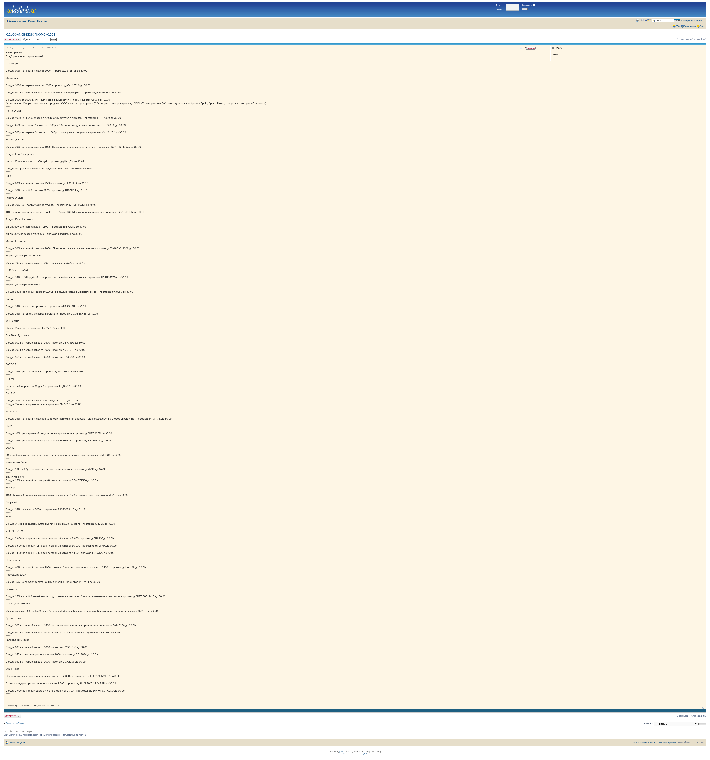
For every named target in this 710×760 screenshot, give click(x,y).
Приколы (42, 21)
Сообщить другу (642, 20)
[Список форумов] (22, 9)
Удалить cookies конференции (662, 742)
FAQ (678, 26)
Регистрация (690, 26)
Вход (702, 26)
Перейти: (648, 724)
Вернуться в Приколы (16, 723)
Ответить (8, 38)
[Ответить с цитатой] (530, 48)
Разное (31, 21)
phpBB (342, 752)
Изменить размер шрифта (648, 20)
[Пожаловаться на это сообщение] (521, 48)
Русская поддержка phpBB (355, 754)
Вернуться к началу (703, 708)
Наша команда (639, 742)
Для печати (637, 20)
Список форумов (17, 21)
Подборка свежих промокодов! (30, 34)
